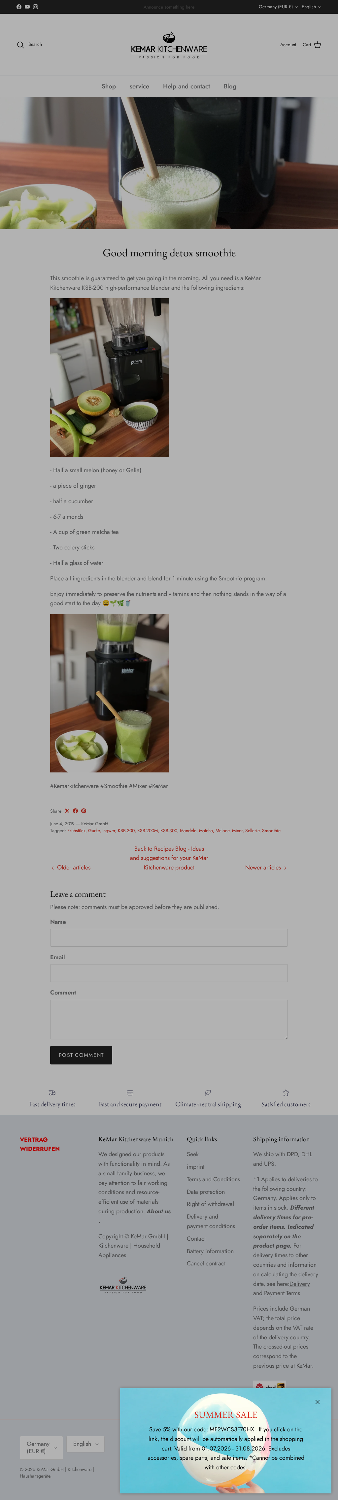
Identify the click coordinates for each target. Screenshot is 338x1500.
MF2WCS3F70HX (232, 1429)
